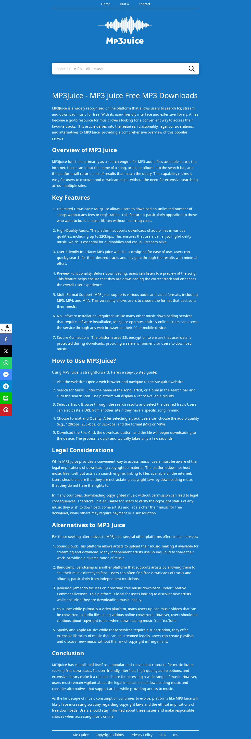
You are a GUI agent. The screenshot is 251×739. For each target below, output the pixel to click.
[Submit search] (191, 69)
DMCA (124, 4)
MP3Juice (59, 108)
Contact (144, 4)
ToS (175, 734)
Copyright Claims (110, 734)
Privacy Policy (141, 734)
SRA (162, 734)
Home (105, 4)
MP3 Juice (70, 461)
